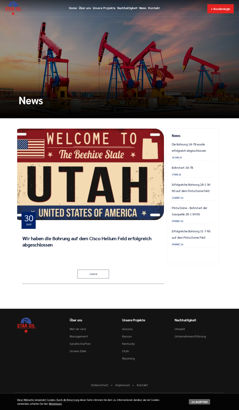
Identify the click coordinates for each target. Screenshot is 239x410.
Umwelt (180, 329)
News (142, 8)
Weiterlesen (55, 403)
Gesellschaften (80, 343)
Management (79, 336)
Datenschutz (99, 385)
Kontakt (154, 8)
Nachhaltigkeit (127, 8)
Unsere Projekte (104, 8)
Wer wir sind (78, 329)
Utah (125, 351)
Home (73, 8)
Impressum (122, 385)
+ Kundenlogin (220, 9)
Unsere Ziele (78, 351)
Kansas (127, 336)
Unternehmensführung (190, 336)
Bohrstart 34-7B (182, 167)
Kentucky (128, 343)
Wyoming (128, 358)
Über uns (85, 8)
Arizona (127, 329)
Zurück (93, 274)
